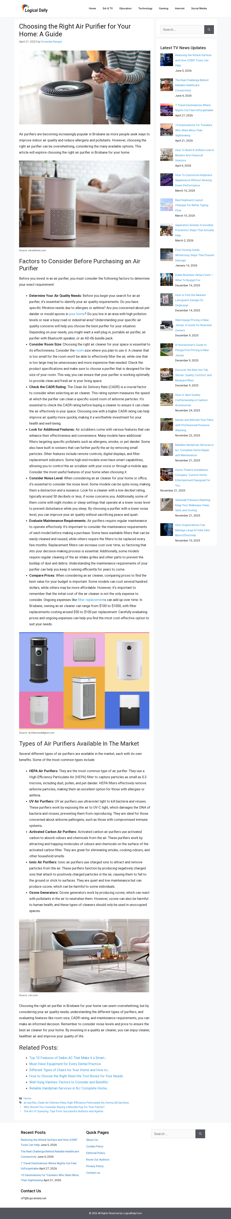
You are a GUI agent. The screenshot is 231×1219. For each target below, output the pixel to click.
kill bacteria (121, 1102)
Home (92, 8)
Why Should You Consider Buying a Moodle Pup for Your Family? (64, 1107)
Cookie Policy (94, 1146)
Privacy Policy (95, 1166)
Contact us (93, 1172)
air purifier (30, 1102)
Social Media (199, 8)
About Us (92, 1139)
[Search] (209, 29)
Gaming (163, 8)
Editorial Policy (95, 1153)
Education (126, 8)
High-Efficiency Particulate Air (85, 1102)
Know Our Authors (97, 1159)
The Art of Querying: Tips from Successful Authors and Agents (63, 1111)
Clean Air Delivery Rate (52, 1102)
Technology (145, 8)
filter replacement (91, 600)
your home (77, 314)
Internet (179, 8)
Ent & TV (108, 8)
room (79, 350)
